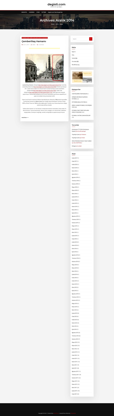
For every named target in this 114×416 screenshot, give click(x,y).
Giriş (73, 55)
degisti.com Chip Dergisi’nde (55, 12)
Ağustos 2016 (75, 177)
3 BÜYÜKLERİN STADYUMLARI (79, 93)
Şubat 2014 (74, 274)
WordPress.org (75, 64)
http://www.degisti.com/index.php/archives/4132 (50, 85)
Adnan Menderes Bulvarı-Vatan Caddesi (81, 141)
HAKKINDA (31, 12)
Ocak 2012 (74, 355)
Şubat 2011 (74, 391)
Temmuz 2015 (75, 219)
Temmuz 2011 (75, 374)
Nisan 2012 (74, 345)
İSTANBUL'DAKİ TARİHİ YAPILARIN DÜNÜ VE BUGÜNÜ (34, 37)
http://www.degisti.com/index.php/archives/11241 (40, 92)
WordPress (56, 413)
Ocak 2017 (74, 161)
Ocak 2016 (74, 200)
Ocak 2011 (74, 394)
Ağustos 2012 (75, 332)
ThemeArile (73, 413)
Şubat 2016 (74, 197)
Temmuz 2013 (75, 297)
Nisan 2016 (74, 190)
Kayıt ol (73, 51)
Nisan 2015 (74, 229)
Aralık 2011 (74, 358)
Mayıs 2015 (74, 226)
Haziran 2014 (75, 261)
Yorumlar (75, 61)
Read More (24, 117)
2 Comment (41, 44)
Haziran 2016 (75, 184)
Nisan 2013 (74, 306)
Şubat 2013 (74, 313)
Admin (33, 44)
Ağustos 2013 (75, 294)
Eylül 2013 (74, 290)
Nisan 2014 (74, 268)
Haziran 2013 (75, 300)
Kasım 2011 (74, 361)
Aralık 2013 (74, 281)
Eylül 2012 (74, 329)
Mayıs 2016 (74, 187)
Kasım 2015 (74, 206)
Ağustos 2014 (75, 255)
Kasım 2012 (74, 323)
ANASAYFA (24, 12)
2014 (57, 24)
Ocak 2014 (74, 277)
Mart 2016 (74, 193)
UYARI (38, 12)
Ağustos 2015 (75, 216)
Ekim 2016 (74, 171)
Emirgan (74, 146)
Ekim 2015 (74, 209)
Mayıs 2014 (74, 264)
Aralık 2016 (74, 164)
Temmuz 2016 (75, 180)
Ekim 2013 (74, 287)
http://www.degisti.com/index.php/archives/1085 (44, 90)
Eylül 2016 (74, 174)
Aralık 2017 (74, 158)
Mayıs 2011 (74, 381)
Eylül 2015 (74, 213)
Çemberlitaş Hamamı (34, 41)
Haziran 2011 (75, 378)
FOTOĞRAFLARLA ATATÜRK (79, 102)
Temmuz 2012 (75, 336)
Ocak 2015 (74, 239)
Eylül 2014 (74, 252)
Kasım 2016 (74, 167)
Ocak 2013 (74, 316)
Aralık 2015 (74, 203)
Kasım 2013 (74, 284)
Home (52, 24)
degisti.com (57, 4)
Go (90, 39)
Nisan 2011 (74, 384)
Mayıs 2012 (74, 342)
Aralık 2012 (74, 319)
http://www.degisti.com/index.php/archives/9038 (45, 87)
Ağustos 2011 (75, 371)
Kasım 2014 (74, 245)
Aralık (61, 24)
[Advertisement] (44, 48)
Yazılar (74, 58)
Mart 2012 (74, 348)
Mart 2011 (74, 387)
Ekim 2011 (74, 365)
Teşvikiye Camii (75, 134)
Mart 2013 (74, 310)
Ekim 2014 (74, 248)
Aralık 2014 (74, 242)
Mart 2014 (74, 271)
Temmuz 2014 (75, 258)
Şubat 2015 (74, 235)
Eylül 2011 (74, 368)
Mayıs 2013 (74, 303)
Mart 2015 (74, 232)
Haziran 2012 (75, 339)
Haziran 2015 (75, 222)
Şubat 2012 (74, 352)
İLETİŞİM (44, 12)
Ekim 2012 (74, 326)
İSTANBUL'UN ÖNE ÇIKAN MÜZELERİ (81, 115)
